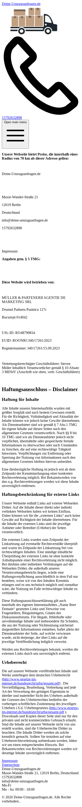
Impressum (10, 761)
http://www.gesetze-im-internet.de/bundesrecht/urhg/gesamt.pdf (30, 681)
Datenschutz (11, 765)
